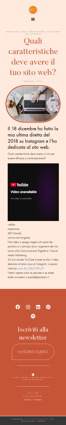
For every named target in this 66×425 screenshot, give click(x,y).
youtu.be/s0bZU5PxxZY (31, 268)
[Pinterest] (48, 307)
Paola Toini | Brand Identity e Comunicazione (33, 378)
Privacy (27, 399)
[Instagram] (28, 307)
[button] (33, 19)
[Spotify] (33, 316)
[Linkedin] (38, 307)
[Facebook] (18, 307)
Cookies (38, 399)
